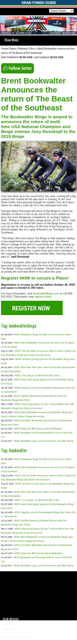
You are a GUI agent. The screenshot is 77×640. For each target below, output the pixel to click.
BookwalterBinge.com (46, 293)
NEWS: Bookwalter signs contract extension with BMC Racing (44, 441)
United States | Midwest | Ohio (18, 49)
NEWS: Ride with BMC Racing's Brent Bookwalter (38, 429)
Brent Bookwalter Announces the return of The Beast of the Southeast (38, 51)
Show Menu (11, 39)
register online (42, 296)
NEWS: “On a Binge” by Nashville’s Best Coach (37, 375)
